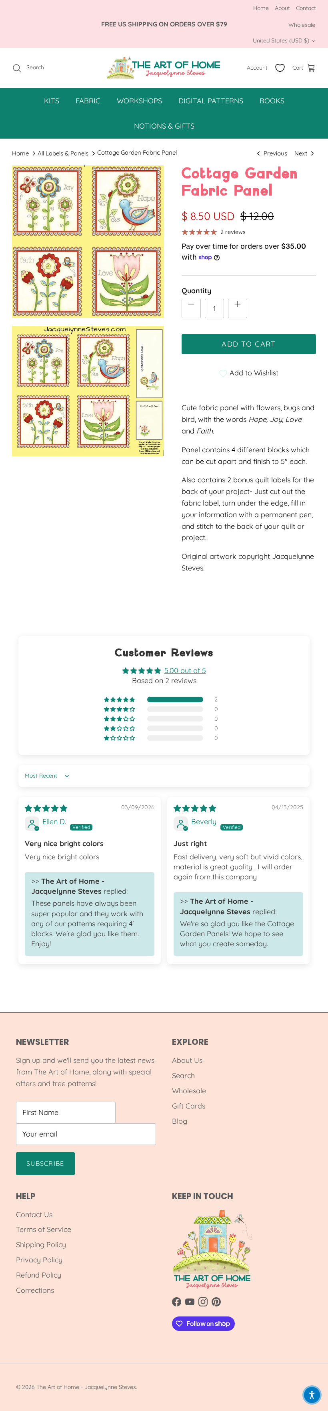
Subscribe (45, 1163)
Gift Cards (188, 1106)
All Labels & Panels (63, 153)
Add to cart (249, 344)
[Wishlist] (280, 68)
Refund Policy (38, 1275)
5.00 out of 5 (185, 670)
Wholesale (301, 24)
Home (261, 8)
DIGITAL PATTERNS (210, 100)
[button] (120, 699)
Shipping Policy (41, 1244)
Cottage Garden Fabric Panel (137, 152)
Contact (306, 8)
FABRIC (88, 100)
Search (183, 1075)
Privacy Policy (39, 1259)
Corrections (35, 1290)
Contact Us (34, 1214)
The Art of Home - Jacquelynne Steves (86, 1387)
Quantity (196, 290)
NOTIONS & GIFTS (164, 126)
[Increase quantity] (237, 308)
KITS (51, 100)
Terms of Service (43, 1229)
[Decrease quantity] (191, 308)
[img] (46, 808)
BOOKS (272, 100)
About (282, 8)
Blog (179, 1121)
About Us (187, 1060)
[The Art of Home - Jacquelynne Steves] (164, 68)
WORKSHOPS (139, 100)
